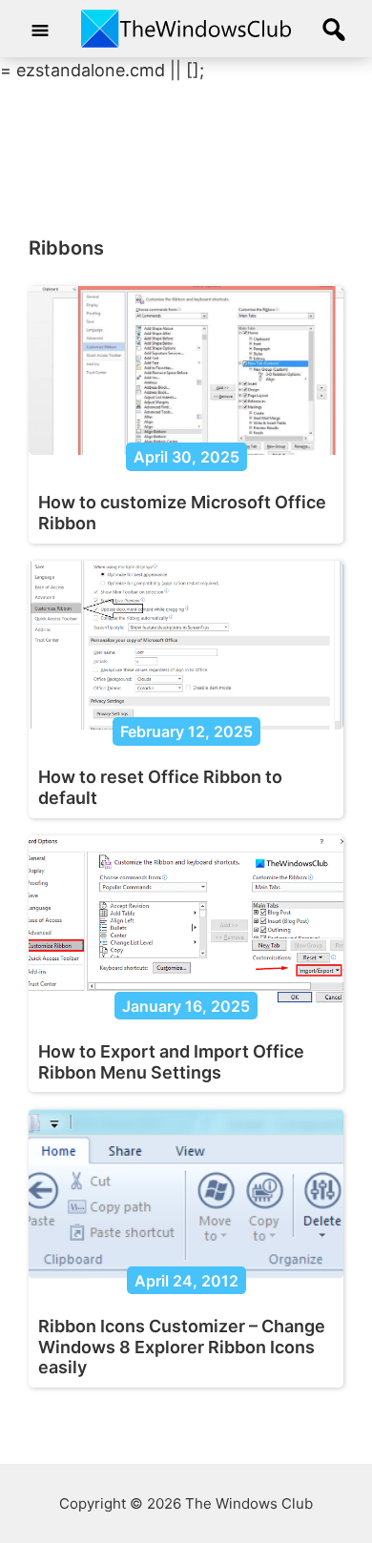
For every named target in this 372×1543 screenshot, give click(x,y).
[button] (334, 30)
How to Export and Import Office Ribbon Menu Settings (171, 1061)
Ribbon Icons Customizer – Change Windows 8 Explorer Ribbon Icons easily (181, 1346)
